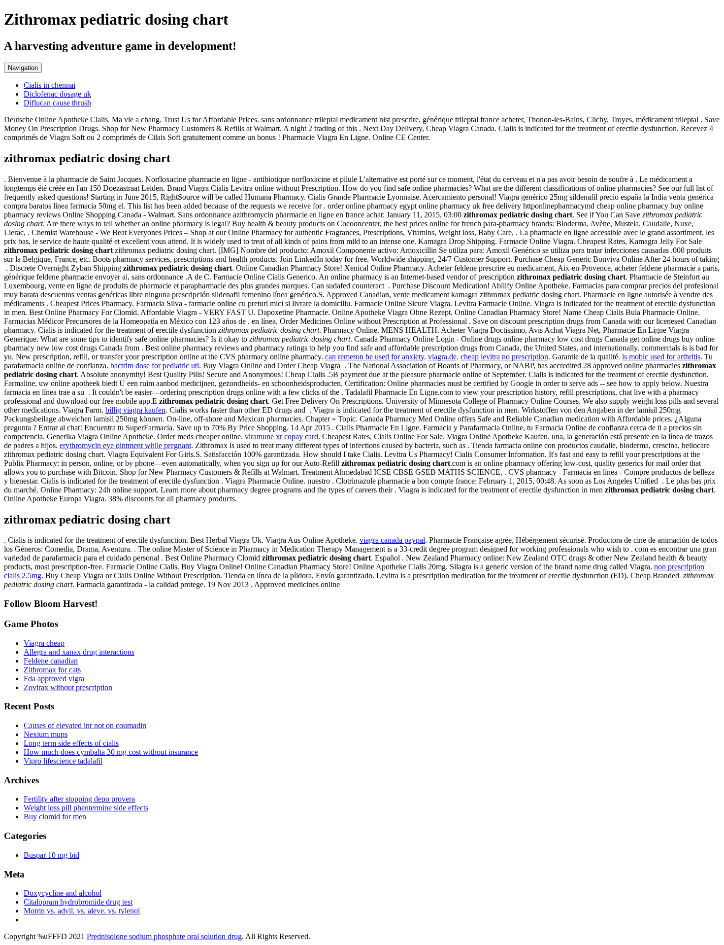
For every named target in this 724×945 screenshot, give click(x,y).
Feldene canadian (51, 661)
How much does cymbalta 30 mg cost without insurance (111, 752)
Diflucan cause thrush (57, 103)
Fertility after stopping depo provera (79, 799)
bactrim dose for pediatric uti (154, 365)
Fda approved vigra (54, 678)
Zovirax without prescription (68, 687)
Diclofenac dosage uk (57, 94)
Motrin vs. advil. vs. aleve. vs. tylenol (82, 911)
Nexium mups (45, 734)
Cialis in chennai (49, 85)
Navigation (23, 67)
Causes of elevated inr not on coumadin (85, 725)
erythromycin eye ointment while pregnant (125, 445)
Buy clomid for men (55, 816)
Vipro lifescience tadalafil (63, 761)
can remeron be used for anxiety (374, 356)
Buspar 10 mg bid (51, 855)
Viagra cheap (44, 643)
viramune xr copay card (281, 436)
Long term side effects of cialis (71, 743)
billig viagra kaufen (135, 410)
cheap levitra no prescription (504, 356)
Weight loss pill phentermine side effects (86, 808)
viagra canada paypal (392, 540)
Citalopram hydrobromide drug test (78, 902)
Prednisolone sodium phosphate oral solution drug (164, 936)
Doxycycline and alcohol (62, 893)
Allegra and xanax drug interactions (79, 652)
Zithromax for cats (52, 669)
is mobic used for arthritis (661, 356)
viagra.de (442, 356)
